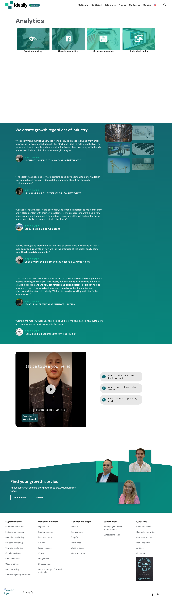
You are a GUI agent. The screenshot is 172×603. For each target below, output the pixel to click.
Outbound (83, 5)
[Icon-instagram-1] (164, 425)
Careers (147, 5)
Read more (32, 157)
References (110, 5)
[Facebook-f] (152, 425)
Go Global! (96, 5)
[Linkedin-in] (158, 425)
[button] (164, 5)
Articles (122, 5)
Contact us (134, 5)
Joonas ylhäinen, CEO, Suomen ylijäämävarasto (53, 160)
